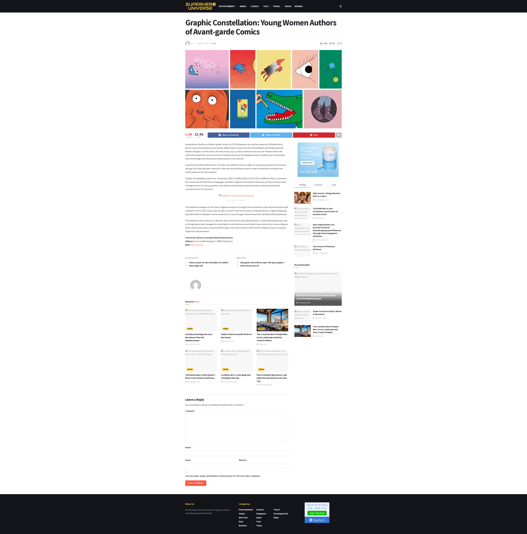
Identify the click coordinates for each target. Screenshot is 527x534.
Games (243, 6)
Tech (265, 6)
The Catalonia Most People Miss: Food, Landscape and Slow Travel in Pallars (272, 337)
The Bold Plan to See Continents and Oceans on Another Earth (325, 211)
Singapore (261, 513)
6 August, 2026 (228, 341)
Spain (213, 43)
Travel (276, 6)
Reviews (299, 6)
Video (276, 517)
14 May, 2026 (262, 344)
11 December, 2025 (229, 382)
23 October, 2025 (265, 385)
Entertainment (227, 6)
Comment (189, 411)
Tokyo (259, 525)
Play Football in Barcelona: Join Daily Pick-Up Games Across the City (272, 377)
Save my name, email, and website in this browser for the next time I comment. (222, 476)
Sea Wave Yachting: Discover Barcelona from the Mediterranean (198, 337)
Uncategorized (281, 513)
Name (188, 447)
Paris (241, 521)
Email (188, 460)
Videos (288, 6)
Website (243, 460)
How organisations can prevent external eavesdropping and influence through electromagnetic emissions (327, 230)
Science (255, 6)
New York (243, 517)
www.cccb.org (196, 244)
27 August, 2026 (193, 344)
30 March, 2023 (202, 43)
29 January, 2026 (193, 382)
